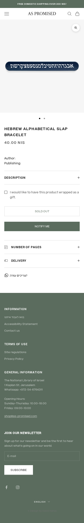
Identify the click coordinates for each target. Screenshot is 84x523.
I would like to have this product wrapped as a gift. (44, 194)
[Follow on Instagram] (18, 487)
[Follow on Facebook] (6, 487)
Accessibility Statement (21, 324)
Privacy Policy (13, 358)
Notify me (42, 226)
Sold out (42, 211)
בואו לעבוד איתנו (14, 317)
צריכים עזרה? (18, 275)
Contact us (12, 330)
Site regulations (15, 352)
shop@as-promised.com (20, 416)
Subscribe (19, 470)
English (39, 501)
